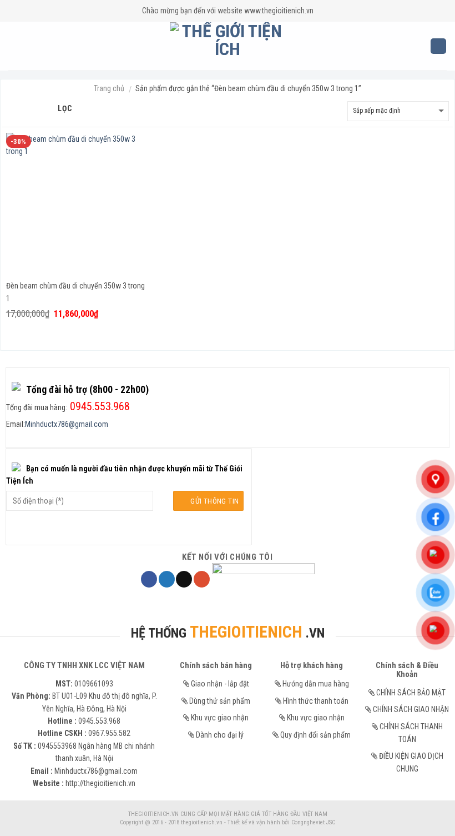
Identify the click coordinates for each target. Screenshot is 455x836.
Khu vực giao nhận (220, 717)
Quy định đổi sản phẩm (315, 734)
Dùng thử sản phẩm (219, 700)
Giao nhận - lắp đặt (220, 683)
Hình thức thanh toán (315, 700)
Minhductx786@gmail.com (66, 424)
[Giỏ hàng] (438, 46)
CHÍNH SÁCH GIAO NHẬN (411, 709)
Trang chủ (109, 88)
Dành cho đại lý (220, 734)
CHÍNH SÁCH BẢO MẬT (411, 692)
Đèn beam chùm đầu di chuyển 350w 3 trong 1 (75, 292)
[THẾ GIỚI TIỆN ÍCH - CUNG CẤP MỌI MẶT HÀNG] (228, 46)
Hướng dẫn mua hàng (315, 683)
